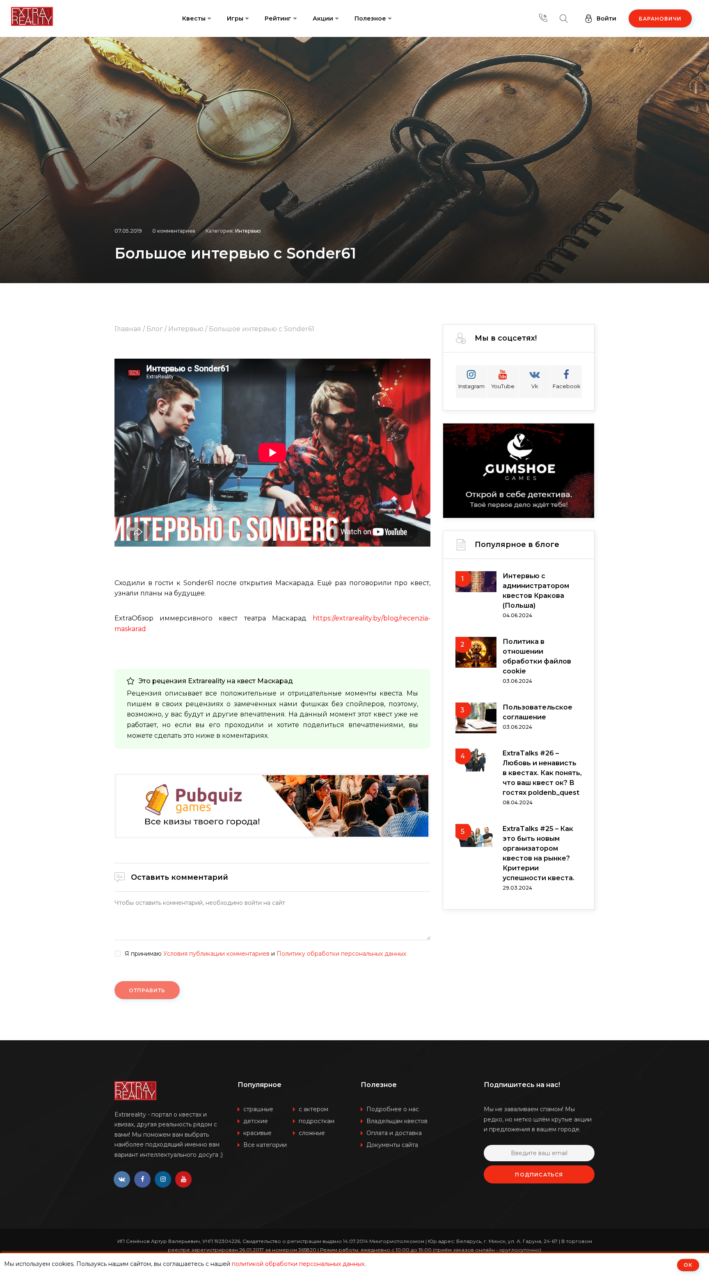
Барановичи (660, 19)
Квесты (194, 18)
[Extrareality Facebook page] (142, 1179)
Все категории (265, 1145)
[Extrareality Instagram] (163, 1179)
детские (255, 1121)
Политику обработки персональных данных (341, 953)
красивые (257, 1133)
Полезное (370, 18)
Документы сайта (392, 1145)
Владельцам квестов (397, 1121)
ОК (688, 1265)
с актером (313, 1109)
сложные (312, 1133)
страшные (258, 1109)
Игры (235, 18)
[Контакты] (543, 18)
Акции (323, 18)
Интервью (248, 231)
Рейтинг (278, 18)
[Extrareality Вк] (122, 1179)
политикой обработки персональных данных (298, 1264)
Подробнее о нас (392, 1109)
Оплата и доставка (394, 1133)
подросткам (316, 1121)
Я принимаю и (265, 953)
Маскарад (275, 681)
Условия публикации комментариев (216, 953)
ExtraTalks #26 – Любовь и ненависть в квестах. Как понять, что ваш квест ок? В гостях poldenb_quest (542, 772)
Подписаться (539, 1175)
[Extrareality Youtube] (183, 1179)
